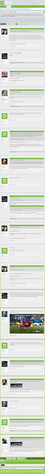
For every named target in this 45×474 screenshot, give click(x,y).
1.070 (7, 321)
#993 (43, 299)
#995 (43, 349)
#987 (43, 170)
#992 (43, 285)
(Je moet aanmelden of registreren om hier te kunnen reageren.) (35, 458)
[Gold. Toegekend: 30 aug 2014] (2, 451)
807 (7, 102)
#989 (43, 216)
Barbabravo (3, 318)
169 (7, 63)
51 (18, 458)
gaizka (2, 139)
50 (16, 458)
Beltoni (2, 166)
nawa (2, 97)
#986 (43, 149)
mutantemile (11, 62)
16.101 (7, 448)
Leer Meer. (12, 16)
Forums (8, 6)
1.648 (7, 188)
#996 (43, 368)
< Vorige (8, 458)
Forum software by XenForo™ (9, 472)
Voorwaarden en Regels (36, 472)
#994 (43, 335)
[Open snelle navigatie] (43, 11)
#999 (43, 428)
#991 (43, 254)
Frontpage (3, 6)
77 (22, 458)
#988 (43, 184)
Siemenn (3, 79)
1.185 (7, 123)
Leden (13, 6)
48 (13, 458)
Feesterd (11, 428)
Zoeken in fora (5, 8)
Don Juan (3, 36)
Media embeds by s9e (20, 472)
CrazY (15, 62)
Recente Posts (11, 8)
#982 (43, 60)
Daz (2, 445)
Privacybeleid (42, 472)
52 (19, 458)
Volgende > (2, 460)
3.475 (7, 39)
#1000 (43, 453)
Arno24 (2, 120)
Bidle (10, 430)
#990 (43, 240)
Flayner (2, 60)
